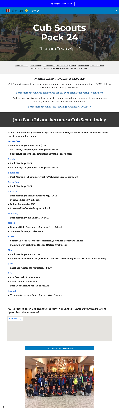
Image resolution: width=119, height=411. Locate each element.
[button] (3, 10)
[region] (59, 3)
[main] (59, 37)
